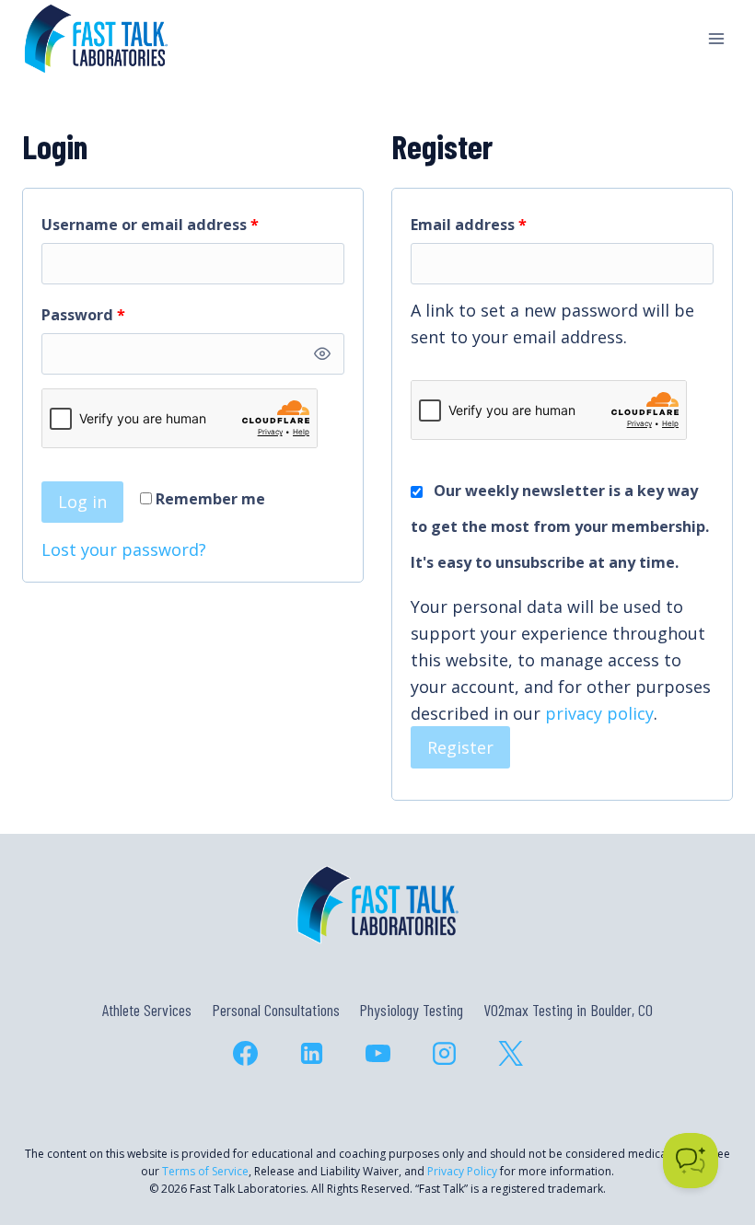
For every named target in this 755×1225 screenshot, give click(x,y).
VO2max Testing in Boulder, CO (568, 1010)
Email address (502, 224)
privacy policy (599, 713)
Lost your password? (123, 549)
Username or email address (183, 224)
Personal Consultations (276, 1010)
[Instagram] (444, 1054)
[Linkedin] (311, 1054)
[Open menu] (716, 38)
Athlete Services (147, 1010)
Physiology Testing (411, 1010)
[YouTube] (377, 1054)
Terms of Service (205, 1171)
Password (116, 314)
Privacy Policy (462, 1171)
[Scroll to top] (707, 1131)
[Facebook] (245, 1054)
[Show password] (322, 354)
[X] (510, 1054)
